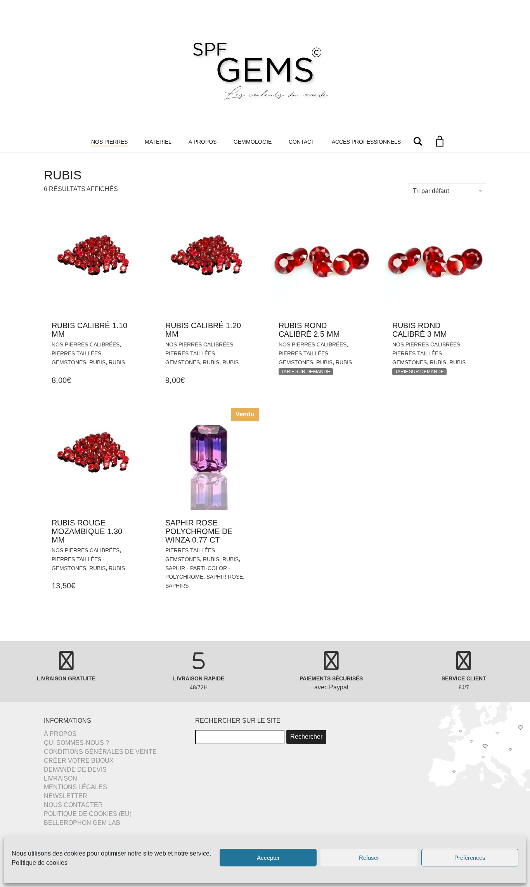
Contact (302, 142)
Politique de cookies (40, 862)
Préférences (469, 857)
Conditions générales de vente (100, 751)
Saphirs (177, 586)
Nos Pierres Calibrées (86, 344)
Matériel (158, 142)
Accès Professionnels (366, 142)
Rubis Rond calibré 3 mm (419, 329)
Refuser (369, 857)
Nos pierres (109, 142)
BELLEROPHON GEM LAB (82, 822)
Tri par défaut (431, 191)
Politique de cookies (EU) (88, 813)
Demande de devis (75, 769)
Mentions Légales (75, 787)
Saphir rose (224, 577)
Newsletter (65, 796)
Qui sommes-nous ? (76, 742)
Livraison (60, 778)
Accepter (268, 857)
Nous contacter (73, 805)
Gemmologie (253, 142)
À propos (203, 142)
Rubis (97, 362)
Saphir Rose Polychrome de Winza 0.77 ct (198, 531)
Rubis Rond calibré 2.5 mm (309, 329)
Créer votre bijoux (79, 760)
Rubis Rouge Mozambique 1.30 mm (87, 531)
